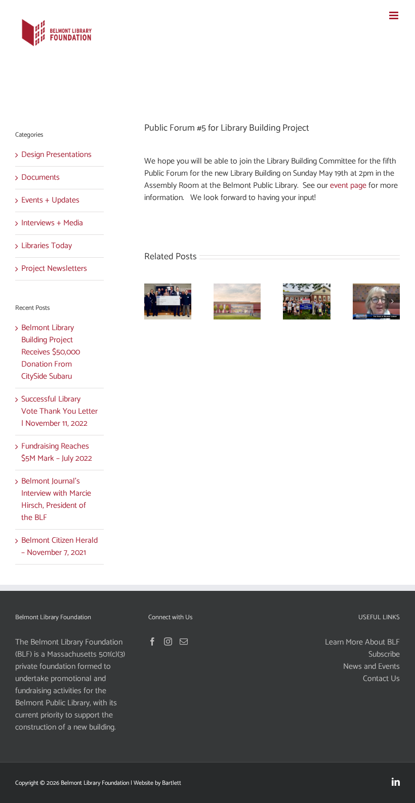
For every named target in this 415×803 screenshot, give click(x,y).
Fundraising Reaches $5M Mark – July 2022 (56, 452)
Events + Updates (50, 200)
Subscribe (384, 655)
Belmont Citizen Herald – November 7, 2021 (59, 546)
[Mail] (184, 641)
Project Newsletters (54, 269)
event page (348, 185)
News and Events (371, 667)
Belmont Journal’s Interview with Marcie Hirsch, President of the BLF (56, 499)
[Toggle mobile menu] (394, 15)
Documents (40, 178)
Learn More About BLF (362, 642)
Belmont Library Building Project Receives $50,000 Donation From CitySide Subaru (50, 352)
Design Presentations (56, 155)
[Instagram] (168, 641)
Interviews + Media (52, 223)
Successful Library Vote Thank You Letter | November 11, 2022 (59, 411)
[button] (151, 301)
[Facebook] (152, 641)
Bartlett (171, 783)
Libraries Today (46, 246)
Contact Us (381, 679)
